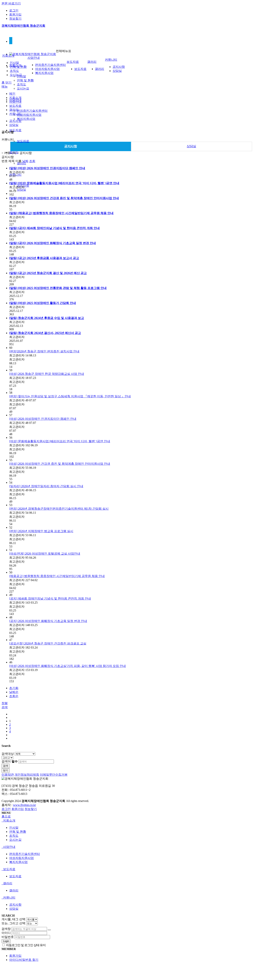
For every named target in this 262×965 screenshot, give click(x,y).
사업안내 (33, 57)
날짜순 (13, 692)
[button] (5, 707)
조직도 (21, 84)
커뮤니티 (111, 59)
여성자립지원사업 (29, 114)
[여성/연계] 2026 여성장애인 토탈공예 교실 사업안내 (44, 553)
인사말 (14, 62)
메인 (12, 93)
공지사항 (119, 66)
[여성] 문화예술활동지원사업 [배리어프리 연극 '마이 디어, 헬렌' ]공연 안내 (59, 441)
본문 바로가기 (11, 3)
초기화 (13, 688)
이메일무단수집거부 (54, 774)
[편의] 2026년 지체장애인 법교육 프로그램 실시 (41, 531)
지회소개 (8, 55)
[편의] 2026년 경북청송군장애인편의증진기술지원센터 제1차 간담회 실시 (59, 508)
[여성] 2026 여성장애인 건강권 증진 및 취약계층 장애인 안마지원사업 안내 (59, 463)
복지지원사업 (26, 118)
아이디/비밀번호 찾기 (23, 959)
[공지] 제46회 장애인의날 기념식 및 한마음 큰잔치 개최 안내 (50, 598)
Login (6, 941)
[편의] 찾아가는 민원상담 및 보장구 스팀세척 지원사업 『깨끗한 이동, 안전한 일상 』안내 (70, 396)
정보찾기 (15, 18)
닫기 (8, 82)
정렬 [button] (5, 703)
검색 (5, 765)
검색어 (10, 761)
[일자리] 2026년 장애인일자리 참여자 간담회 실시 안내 (46, 486)
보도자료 (15, 130)
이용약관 (8, 774)
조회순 (13, 696)
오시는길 (23, 88)
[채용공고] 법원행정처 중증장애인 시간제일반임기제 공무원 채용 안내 (57, 576)
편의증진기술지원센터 (32, 110)
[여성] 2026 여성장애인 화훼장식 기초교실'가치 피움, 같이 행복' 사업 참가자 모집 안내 (67, 666)
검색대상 (8, 753)
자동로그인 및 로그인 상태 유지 (25, 945)
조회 (32, 161)
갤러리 (21, 163)
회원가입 (15, 14)
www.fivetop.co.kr (24, 805)
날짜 (25, 161)
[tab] (131, 821)
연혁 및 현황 (25, 80)
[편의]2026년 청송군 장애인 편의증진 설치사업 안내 (44, 351)
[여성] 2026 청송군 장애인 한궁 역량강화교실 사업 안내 (46, 373)
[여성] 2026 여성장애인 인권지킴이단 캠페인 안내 (42, 418)
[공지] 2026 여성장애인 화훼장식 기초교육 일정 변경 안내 (48, 621)
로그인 (13, 10)
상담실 (21, 189)
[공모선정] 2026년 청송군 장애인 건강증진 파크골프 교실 (47, 643)
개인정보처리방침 (27, 774)
